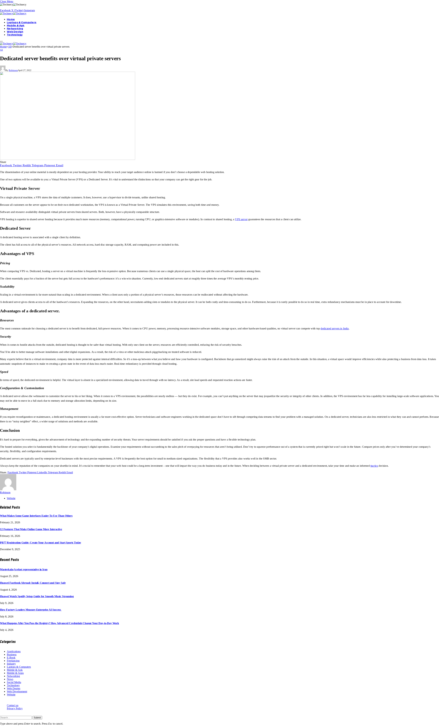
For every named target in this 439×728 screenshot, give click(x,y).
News (10, 679)
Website (11, 694)
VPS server (241, 219)
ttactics (374, 465)
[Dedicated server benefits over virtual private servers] (67, 158)
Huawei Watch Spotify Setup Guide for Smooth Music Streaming (37, 596)
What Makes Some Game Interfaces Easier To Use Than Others (36, 515)
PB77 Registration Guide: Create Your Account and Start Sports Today (40, 542)
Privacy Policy (15, 708)
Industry (11, 663)
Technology (14, 34)
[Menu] (1, 41)
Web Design (15, 31)
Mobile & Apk (15, 25)
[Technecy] (13, 13)
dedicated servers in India (335, 328)
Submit (37, 717)
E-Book (11, 657)
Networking (15, 28)
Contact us (12, 705)
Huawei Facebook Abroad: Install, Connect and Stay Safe (33, 582)
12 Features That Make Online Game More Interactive (31, 529)
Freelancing (13, 660)
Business (11, 654)
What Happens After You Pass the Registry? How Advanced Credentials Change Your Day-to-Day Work (59, 623)
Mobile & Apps (15, 673)
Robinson (13, 70)
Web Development (17, 691)
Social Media (14, 682)
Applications (14, 651)
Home (11, 19)
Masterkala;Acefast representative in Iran (23, 569)
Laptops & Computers (21, 22)
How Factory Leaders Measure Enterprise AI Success (31, 609)
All (1, 50)
